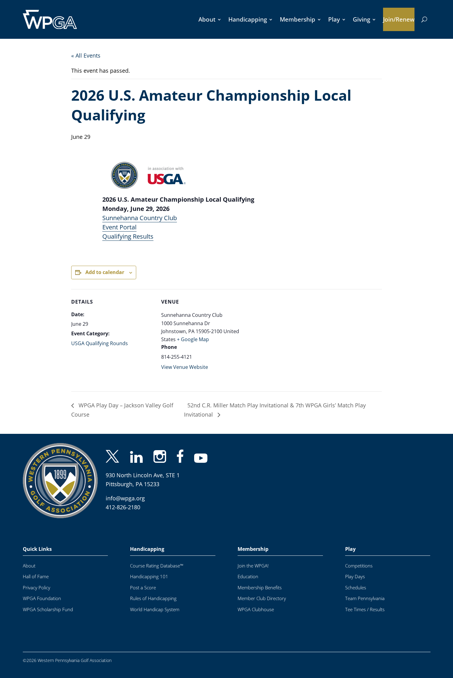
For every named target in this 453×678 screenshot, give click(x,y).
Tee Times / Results (365, 609)
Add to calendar (104, 272)
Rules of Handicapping (153, 598)
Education (248, 576)
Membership (297, 19)
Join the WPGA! (253, 566)
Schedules (355, 588)
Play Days (355, 576)
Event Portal (119, 227)
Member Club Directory (262, 598)
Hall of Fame (36, 576)
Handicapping (247, 19)
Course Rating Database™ (156, 566)
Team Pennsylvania (365, 598)
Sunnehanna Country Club (139, 218)
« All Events (85, 55)
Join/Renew (398, 19)
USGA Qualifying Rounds (99, 343)
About (206, 19)
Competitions (359, 566)
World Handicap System (154, 609)
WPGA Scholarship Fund (48, 609)
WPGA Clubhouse (256, 609)
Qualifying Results (127, 236)
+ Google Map (193, 339)
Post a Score (143, 588)
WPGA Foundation (42, 598)
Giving (361, 19)
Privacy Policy (36, 588)
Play (334, 19)
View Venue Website (184, 367)
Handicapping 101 (149, 576)
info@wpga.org (125, 498)
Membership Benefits (260, 588)
